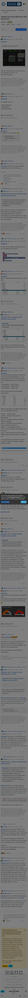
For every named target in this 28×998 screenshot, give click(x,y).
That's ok (23, 502)
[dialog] (14, 499)
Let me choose (5, 502)
